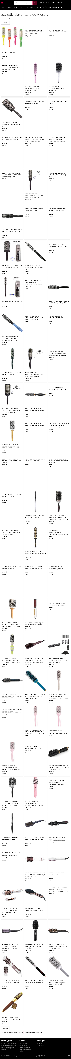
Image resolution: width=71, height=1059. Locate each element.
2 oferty (51, 702)
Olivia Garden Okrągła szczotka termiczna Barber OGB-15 (34, 410)
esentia (6, 2)
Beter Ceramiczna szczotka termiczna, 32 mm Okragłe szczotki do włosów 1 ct (58, 603)
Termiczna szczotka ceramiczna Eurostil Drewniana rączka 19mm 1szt (58, 568)
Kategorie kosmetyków (8, 1043)
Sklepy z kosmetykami (8, 1046)
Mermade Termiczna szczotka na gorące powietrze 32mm (32, 88)
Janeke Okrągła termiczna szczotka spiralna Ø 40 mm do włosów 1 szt (34, 32)
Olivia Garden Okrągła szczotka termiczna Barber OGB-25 (34, 425)
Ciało (21, 7)
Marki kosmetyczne (7, 1048)
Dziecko (39, 7)
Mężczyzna (47, 7)
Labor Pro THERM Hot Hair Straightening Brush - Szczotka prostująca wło (34, 660)
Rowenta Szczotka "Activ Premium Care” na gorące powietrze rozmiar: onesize (11, 982)
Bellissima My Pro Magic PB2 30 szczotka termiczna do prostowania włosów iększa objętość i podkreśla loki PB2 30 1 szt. (59, 891)
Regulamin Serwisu (25, 1050)
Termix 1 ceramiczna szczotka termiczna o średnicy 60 (56, 88)
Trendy (53, 3)
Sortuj (5, 23)
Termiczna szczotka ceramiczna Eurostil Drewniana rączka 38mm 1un (58, 532)
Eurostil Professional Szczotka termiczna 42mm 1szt (34, 267)
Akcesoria (55, 7)
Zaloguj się (40, 1046)
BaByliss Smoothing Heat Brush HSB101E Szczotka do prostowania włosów (34, 139)
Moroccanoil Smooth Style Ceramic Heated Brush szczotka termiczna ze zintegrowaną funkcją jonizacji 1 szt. (34, 748)
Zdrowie (63, 7)
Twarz (3, 7)
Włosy (27, 7)
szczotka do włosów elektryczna (12, 1033)
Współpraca (41, 1043)
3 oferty (51, 738)
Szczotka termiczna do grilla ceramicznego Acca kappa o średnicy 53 (11, 410)
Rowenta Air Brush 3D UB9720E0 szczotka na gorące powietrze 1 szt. (12, 696)
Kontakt (21, 1052)
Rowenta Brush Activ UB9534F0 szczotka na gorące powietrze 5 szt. (58, 660)
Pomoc (3, 1050)
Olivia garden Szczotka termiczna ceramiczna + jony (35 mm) (58, 175)
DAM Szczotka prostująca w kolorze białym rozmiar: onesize (34, 624)
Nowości (41, 3)
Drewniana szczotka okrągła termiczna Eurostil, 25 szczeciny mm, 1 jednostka (59, 425)
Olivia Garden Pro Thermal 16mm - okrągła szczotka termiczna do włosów (34, 982)
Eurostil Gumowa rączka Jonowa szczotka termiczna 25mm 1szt (58, 461)
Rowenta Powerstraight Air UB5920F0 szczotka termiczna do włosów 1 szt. (59, 767)
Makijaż (9, 7)
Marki (48, 3)
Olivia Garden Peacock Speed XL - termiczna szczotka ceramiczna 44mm (35, 696)
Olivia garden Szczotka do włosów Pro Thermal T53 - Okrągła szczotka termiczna (58, 517)
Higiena (32, 7)
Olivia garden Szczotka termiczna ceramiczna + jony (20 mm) (12, 461)
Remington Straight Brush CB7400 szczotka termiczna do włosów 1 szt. (58, 946)
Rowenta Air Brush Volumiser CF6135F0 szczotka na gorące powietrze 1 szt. (35, 874)
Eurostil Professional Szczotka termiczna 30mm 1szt (57, 389)
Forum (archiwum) (25, 1048)
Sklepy (59, 3)
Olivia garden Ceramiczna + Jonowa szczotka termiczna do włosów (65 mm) (11, 175)
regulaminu (41, 1056)
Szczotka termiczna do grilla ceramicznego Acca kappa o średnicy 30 (34, 195)
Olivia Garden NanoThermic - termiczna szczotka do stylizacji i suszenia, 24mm (12, 1018)
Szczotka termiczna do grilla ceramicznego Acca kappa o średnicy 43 (11, 67)
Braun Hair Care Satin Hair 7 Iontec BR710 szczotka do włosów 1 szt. (34, 946)
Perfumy (16, 7)
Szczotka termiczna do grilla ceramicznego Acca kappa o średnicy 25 (11, 532)
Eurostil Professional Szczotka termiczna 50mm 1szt (11, 124)
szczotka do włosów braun (33, 1033)
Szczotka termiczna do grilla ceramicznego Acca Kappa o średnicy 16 (34, 318)
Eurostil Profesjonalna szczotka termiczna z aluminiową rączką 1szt (10, 338)
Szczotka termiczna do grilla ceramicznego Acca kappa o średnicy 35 (34, 374)
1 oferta (4, 59)
